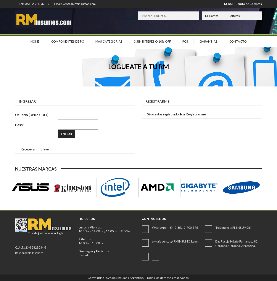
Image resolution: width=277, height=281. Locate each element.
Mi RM (228, 4)
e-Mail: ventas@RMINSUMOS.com (175, 241)
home (35, 41)
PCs (185, 41)
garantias (208, 41)
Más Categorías (108, 41)
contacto (238, 41)
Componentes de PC (67, 41)
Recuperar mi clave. (35, 149)
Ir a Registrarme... (194, 114)
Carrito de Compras (248, 4)
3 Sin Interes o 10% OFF (152, 41)
